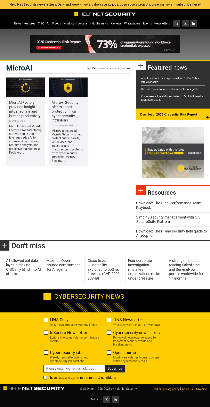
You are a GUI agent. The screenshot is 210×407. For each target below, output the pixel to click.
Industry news (99, 23)
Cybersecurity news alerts (136, 332)
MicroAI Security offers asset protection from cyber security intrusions (65, 111)
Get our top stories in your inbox (111, 68)
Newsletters (162, 23)
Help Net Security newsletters (32, 4)
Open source (124, 352)
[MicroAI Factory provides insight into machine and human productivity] (25, 87)
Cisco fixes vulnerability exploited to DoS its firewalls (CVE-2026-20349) (104, 269)
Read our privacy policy (165, 389)
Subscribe (114, 368)
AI (48, 23)
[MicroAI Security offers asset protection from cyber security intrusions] (68, 87)
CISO (41, 23)
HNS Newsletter (128, 319)
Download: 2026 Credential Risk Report (168, 114)
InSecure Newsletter (68, 332)
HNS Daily (59, 319)
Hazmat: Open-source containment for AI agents (169, 89)
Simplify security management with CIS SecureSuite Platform (168, 219)
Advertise (201, 389)
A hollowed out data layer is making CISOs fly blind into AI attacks (23, 267)
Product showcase (76, 23)
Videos (56, 23)
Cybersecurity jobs (66, 352)
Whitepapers (132, 23)
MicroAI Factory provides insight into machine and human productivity (25, 109)
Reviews (116, 23)
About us (187, 389)
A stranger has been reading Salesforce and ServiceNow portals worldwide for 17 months (186, 269)
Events (147, 23)
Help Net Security (126, 388)
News (17, 23)
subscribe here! (188, 4)
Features (29, 23)
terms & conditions (102, 378)
